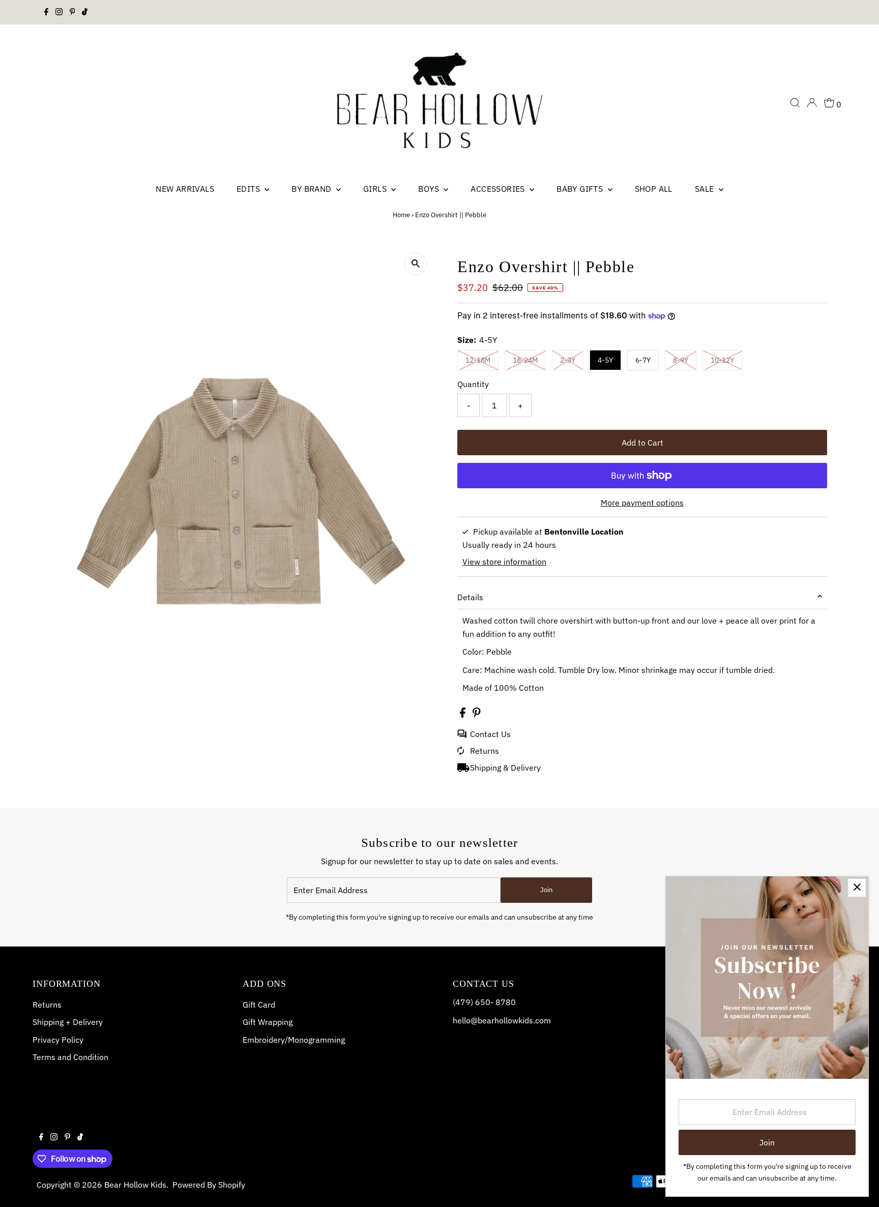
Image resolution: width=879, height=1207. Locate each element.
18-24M (525, 360)
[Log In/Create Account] (811, 102)
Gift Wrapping (267, 1022)
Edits (249, 189)
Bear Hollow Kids (135, 1185)
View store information (504, 561)
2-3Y (567, 360)
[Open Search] (795, 102)
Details (470, 597)
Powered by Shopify (208, 1185)
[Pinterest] (72, 12)
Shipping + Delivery (68, 1022)
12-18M (477, 360)
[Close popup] (857, 888)
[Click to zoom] (415, 263)
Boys (429, 189)
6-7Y (643, 360)
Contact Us (490, 734)
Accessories (499, 189)
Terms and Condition (70, 1057)
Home (401, 215)
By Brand (312, 189)
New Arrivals (185, 189)
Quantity (473, 384)
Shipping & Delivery (505, 767)
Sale (705, 189)
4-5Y (605, 360)
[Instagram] (59, 12)
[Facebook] (46, 12)
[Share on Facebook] (463, 715)
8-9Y (680, 360)
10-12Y (722, 360)
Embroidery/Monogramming (294, 1040)
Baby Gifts (580, 189)
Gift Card (259, 1004)
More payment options (642, 502)
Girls (376, 189)
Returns (484, 751)
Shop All (653, 189)
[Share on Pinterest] (477, 715)
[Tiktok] (84, 12)
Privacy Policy (58, 1040)
